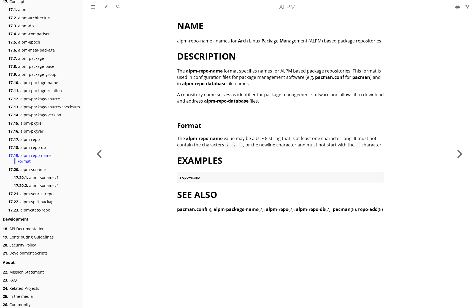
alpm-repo (24, 139)
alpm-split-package (32, 201)
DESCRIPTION (206, 56)
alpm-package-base (31, 66)
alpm (18, 9)
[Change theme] (105, 7)
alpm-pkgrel (25, 123)
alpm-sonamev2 (36, 185)
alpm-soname (27, 169)
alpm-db (21, 25)
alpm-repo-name (30, 155)
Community (17, 304)
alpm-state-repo (29, 210)
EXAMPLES (200, 160)
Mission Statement (23, 272)
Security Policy (19, 245)
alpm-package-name (33, 82)
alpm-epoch (24, 42)
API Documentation (24, 228)
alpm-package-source (34, 98)
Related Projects (21, 288)
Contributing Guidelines (28, 237)
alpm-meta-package (31, 50)
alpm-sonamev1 (36, 177)
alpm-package (26, 58)
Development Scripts (25, 253)
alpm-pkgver (26, 131)
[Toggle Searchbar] (118, 7)
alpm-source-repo (30, 193)
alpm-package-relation (35, 90)
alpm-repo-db (27, 147)
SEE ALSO (197, 194)
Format (24, 161)
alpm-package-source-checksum (44, 106)
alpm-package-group (32, 74)
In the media (18, 296)
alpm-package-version (34, 114)
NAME (190, 26)
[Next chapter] (459, 154)
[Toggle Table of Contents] (92, 7)
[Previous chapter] (99, 154)
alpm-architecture (30, 17)
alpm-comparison (29, 33)
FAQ (10, 280)
